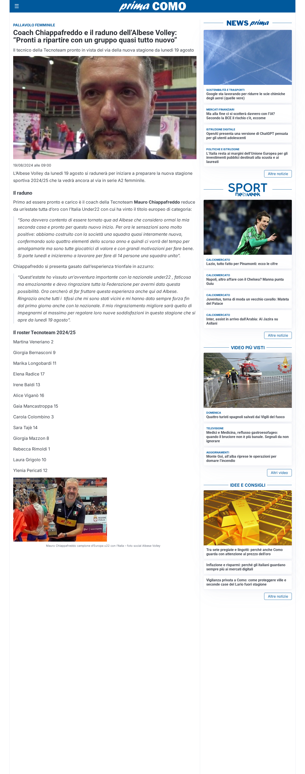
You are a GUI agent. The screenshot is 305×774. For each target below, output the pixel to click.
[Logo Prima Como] (152, 6)
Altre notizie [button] (278, 173)
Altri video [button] (279, 472)
